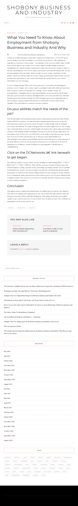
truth (6, 475)
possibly (7, 468)
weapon (35, 475)
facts (32, 461)
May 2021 (7, 398)
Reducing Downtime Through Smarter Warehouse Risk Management (27, 291)
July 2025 (7, 356)
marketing (43, 464)
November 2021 (9, 370)
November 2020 (9, 426)
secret (7, 472)
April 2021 (7, 403)
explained (24, 461)
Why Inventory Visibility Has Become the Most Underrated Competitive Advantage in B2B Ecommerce (38, 286)
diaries (41, 457)
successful (47, 472)
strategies (37, 472)
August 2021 (8, 384)
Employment (11, 33)
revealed (52, 468)
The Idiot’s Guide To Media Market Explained (19, 312)
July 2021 (7, 389)
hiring (64, 461)
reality (36, 468)
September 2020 (9, 436)
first (47, 461)
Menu (6, 23)
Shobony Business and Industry (39, 10)
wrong (43, 475)
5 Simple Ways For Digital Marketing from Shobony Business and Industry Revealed (32, 296)
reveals (60, 468)
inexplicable (18, 464)
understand (15, 475)
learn (27, 464)
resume (43, 468)
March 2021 (8, 408)
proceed (16, 468)
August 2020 (8, 440)
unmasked (26, 475)
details (33, 457)
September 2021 (9, 379)
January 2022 (8, 361)
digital (49, 457)
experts (15, 461)
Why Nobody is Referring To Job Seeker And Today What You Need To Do (29, 300)
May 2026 (7, 351)
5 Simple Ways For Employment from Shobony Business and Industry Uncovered (31, 322)
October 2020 (8, 431)
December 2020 (9, 422)
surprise (56, 472)
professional (26, 468)
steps (29, 472)
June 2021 (7, 393)
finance (39, 461)
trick (64, 472)
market (34, 464)
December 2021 (9, 365)
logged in (22, 249)
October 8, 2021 (23, 33)
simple (22, 472)
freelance (55, 461)
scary (68, 468)
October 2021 (8, 375)
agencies (8, 457)
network (60, 464)
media (53, 464)
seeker (14, 472)
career (25, 457)
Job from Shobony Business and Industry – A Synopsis (22, 317)
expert (7, 461)
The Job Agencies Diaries (12, 326)
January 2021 (8, 417)
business (11, 208)
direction (57, 457)
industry (31, 208)
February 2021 (9, 412)
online (69, 464)
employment (21, 208)
